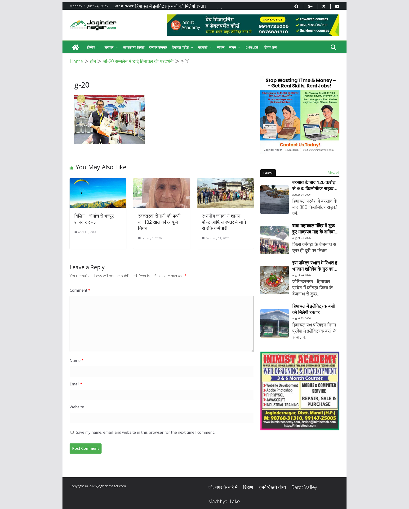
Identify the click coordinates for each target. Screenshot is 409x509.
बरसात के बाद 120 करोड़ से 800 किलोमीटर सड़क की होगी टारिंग (313, 185)
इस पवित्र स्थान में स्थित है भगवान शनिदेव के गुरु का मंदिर (314, 266)
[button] (97, 47)
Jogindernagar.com (112, 486)
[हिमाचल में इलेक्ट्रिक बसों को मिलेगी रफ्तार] (274, 323)
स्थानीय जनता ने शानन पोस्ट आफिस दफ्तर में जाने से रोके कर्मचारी (224, 222)
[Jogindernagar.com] (75, 47)
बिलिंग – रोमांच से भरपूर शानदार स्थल (94, 219)
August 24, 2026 (301, 194)
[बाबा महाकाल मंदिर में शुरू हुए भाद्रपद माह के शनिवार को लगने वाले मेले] (274, 240)
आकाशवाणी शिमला (133, 47)
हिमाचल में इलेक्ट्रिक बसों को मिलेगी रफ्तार (170, 6)
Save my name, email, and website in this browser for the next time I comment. (145, 432)
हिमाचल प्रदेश (180, 47)
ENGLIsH (252, 47)
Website (77, 407)
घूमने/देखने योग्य (272, 487)
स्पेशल (220, 47)
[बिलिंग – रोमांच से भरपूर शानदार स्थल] (98, 181)
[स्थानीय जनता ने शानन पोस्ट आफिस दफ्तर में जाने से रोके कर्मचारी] (225, 181)
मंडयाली (202, 47)
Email (76, 384)
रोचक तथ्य (270, 47)
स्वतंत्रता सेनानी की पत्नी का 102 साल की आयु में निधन (159, 222)
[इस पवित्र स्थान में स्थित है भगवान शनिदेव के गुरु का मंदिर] (274, 280)
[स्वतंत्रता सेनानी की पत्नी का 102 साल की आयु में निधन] (161, 181)
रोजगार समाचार (158, 47)
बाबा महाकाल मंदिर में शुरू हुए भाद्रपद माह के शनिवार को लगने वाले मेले (314, 229)
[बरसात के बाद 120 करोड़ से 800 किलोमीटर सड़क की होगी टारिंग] (274, 199)
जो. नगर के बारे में (222, 487)
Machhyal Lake (224, 501)
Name (77, 360)
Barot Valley (304, 487)
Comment (80, 290)
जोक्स (232, 47)
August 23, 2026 (301, 318)
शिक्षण (248, 487)
